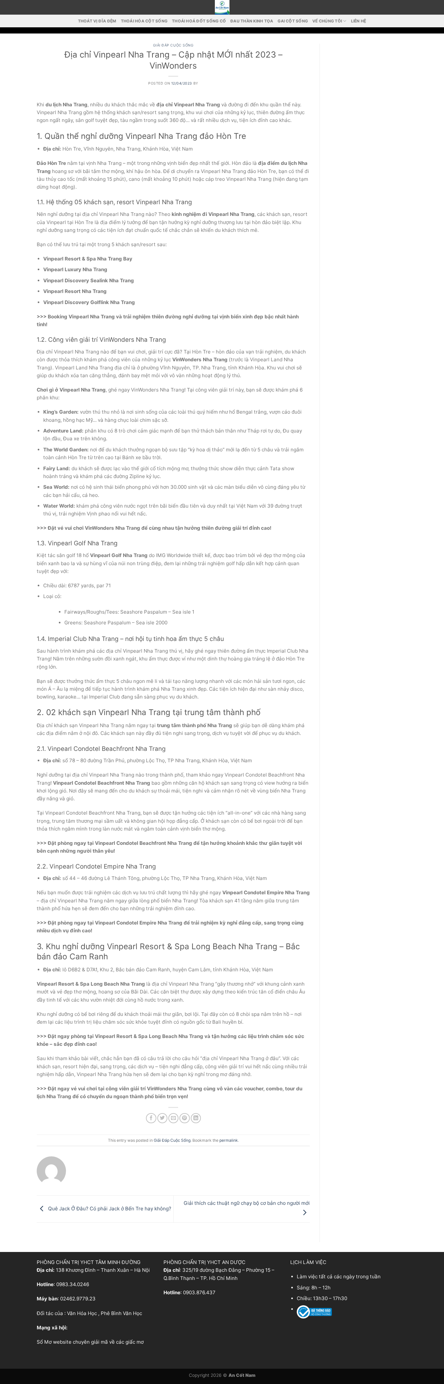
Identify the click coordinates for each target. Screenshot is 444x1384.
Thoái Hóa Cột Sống (144, 21)
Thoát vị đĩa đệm (97, 21)
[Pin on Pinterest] (184, 1118)
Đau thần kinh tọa (251, 21)
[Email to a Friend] (173, 1118)
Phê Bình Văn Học (121, 1313)
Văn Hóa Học (82, 1313)
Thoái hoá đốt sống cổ (199, 21)
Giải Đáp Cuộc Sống (173, 45)
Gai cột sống (293, 21)
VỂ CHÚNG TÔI (327, 21)
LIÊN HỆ (358, 21)
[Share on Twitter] (162, 1118)
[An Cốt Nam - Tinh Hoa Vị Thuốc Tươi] (222, 7)
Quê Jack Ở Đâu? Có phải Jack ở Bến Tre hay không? (109, 1208)
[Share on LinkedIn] (196, 1118)
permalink (228, 1140)
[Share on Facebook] (151, 1118)
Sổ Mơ (44, 1342)
